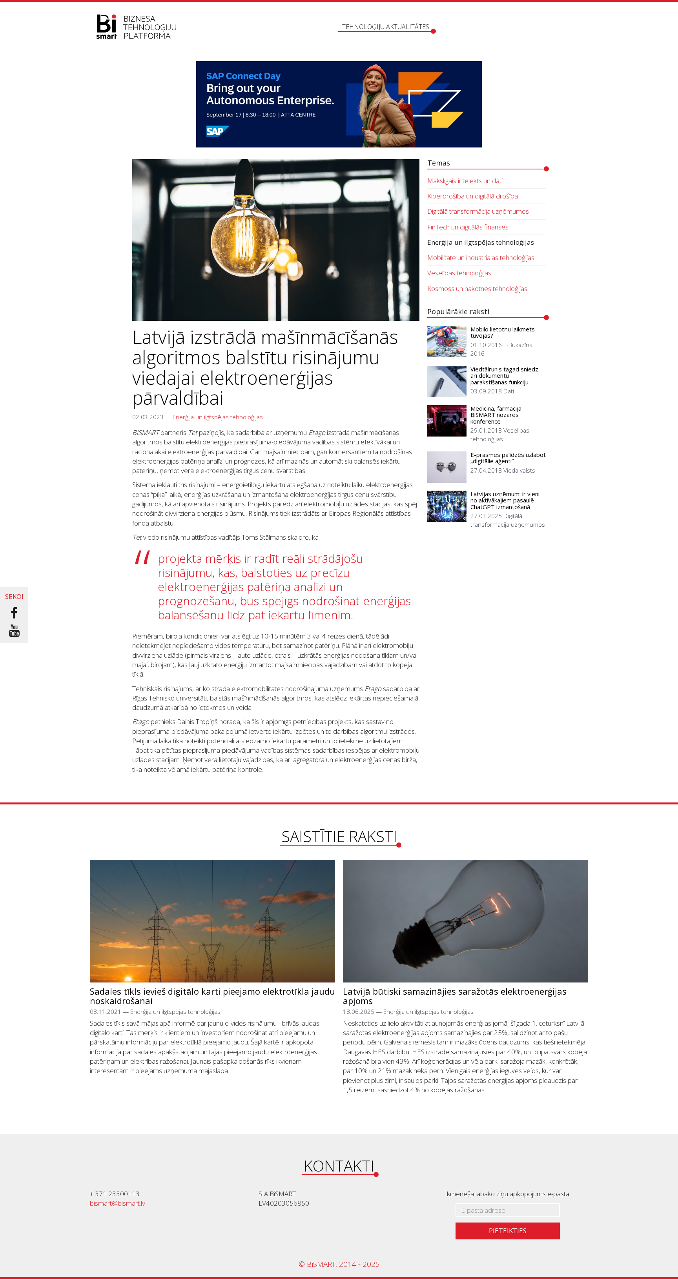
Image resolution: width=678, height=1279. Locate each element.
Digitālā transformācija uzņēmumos (478, 211)
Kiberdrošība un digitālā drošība (472, 195)
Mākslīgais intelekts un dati (465, 180)
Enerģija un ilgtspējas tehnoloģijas (218, 417)
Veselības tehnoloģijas (459, 272)
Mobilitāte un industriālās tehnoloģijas (480, 257)
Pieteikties (508, 1230)
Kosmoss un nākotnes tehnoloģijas (477, 288)
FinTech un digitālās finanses (467, 226)
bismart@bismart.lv (117, 1203)
